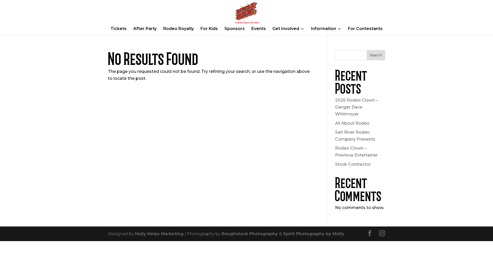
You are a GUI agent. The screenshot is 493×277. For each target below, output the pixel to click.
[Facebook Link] (370, 233)
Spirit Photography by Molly (313, 233)
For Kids (209, 29)
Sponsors (234, 29)
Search (375, 55)
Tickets (118, 29)
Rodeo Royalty (178, 29)
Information (323, 29)
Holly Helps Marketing (159, 233)
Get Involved (285, 29)
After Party (145, 29)
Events (258, 29)
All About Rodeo (352, 123)
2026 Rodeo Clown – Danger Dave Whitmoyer (356, 107)
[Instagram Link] (382, 233)
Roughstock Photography (250, 233)
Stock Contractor (353, 164)
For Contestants (365, 29)
